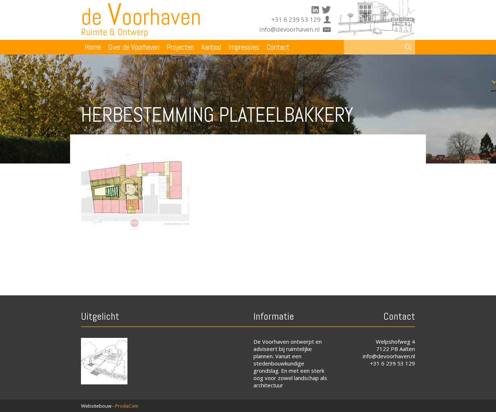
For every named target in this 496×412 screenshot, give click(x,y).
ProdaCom (126, 406)
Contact (278, 47)
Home (93, 47)
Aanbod (211, 47)
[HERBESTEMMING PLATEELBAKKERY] (135, 227)
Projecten (180, 47)
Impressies (243, 47)
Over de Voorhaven (133, 47)
